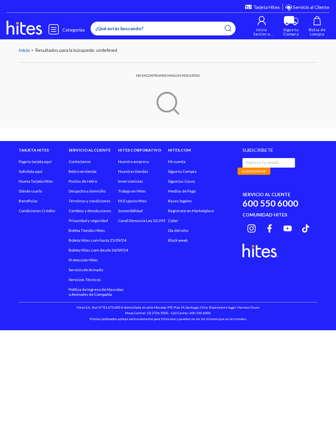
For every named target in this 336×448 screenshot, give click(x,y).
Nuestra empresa (133, 161)
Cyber (173, 220)
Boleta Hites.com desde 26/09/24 (98, 250)
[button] (261, 26)
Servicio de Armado (86, 269)
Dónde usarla (30, 191)
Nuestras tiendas (133, 171)
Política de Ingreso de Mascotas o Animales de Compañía (96, 292)
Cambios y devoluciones (90, 210)
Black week (178, 240)
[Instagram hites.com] (251, 227)
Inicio (25, 50)
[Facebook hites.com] (269, 227)
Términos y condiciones (90, 200)
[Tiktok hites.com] (306, 227)
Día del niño (178, 230)
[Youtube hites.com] (288, 227)
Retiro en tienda (82, 171)
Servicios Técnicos (85, 279)
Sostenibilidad (130, 210)
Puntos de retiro (83, 181)
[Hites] (24, 28)
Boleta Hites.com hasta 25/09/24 (97, 240)
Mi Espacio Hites (132, 200)
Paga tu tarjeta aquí (35, 161)
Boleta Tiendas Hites (87, 230)
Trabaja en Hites (132, 191)
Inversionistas (130, 181)
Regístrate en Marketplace (191, 210)
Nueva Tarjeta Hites (36, 181)
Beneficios (28, 200)
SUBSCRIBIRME (254, 171)
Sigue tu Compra (182, 171)
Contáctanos (80, 161)
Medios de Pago (182, 191)
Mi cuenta (176, 161)
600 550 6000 (270, 203)
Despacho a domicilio (87, 191)
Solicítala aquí (30, 171)
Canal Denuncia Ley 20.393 (141, 220)
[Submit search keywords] (228, 28)
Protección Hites (83, 259)
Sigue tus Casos (181, 181)
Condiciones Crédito (37, 210)
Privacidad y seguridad (88, 220)
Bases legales (180, 200)
